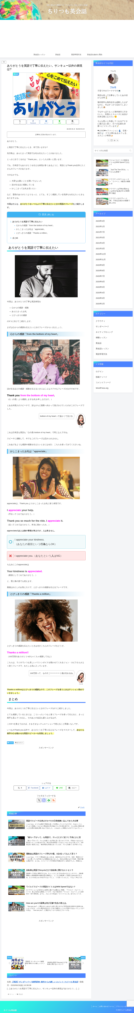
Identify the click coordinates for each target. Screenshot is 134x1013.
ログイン (99, 371)
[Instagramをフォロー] (44, 800)
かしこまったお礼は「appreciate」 (31, 229)
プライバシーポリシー (123, 1006)
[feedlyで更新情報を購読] (49, 800)
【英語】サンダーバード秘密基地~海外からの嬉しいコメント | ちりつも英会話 (44, 982)
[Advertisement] (67, 35)
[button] (72, 122)
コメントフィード (103, 383)
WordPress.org (102, 388)
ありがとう (20, 742)
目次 (44, 214)
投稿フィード (101, 377)
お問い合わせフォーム (106, 1006)
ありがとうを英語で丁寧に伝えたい (27, 222)
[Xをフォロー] (39, 800)
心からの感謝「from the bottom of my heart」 (35, 225)
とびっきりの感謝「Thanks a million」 (32, 233)
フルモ (113, 87)
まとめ (15, 238)
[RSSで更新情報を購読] (53, 800)
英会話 (11, 742)
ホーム (95, 1006)
